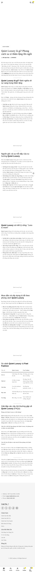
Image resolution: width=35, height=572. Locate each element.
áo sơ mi (16, 308)
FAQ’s (2, 526)
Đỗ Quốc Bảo (6, 57)
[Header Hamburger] (2, 2)
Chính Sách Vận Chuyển (7, 521)
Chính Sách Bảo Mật (6, 515)
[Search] (30, 2)
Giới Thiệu (3, 540)
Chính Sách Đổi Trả (5, 518)
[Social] (2, 508)
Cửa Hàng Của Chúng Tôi (7, 532)
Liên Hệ (3, 537)
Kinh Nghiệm (6, 46)
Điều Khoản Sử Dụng (6, 523)
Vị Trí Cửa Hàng (5, 535)
